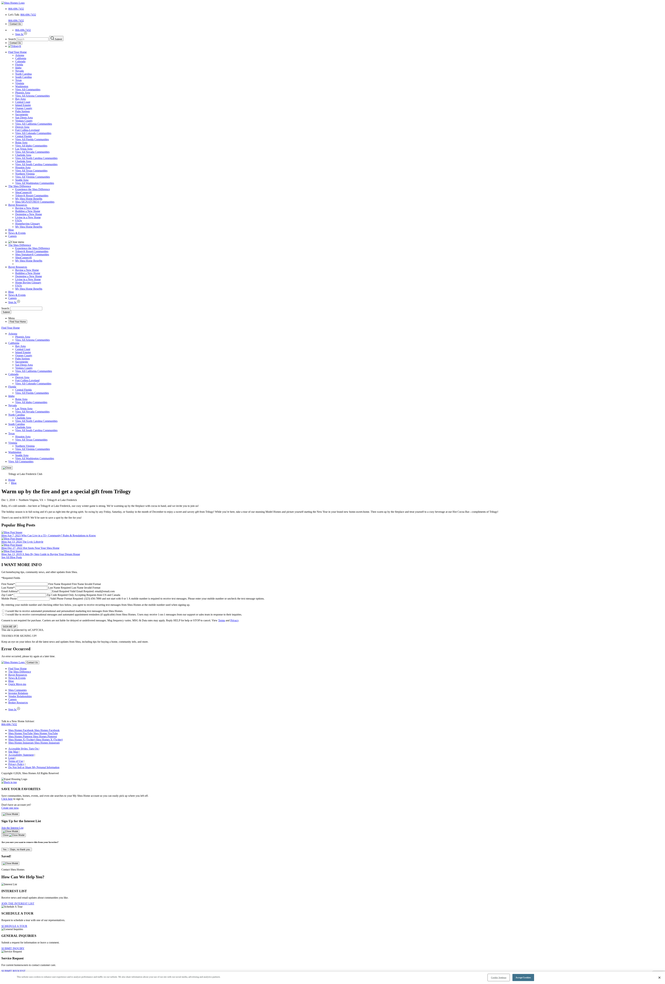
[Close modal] (10, 814)
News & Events (17, 232)
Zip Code (60, 594)
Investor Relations (18, 693)
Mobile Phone (132, 598)
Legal (11, 757)
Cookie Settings (498, 977)
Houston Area (22, 167)
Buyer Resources (17, 204)
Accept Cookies (523, 977)
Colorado (20, 61)
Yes (5, 849)
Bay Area (20, 98)
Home (11, 479)
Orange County (23, 108)
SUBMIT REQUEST (13, 970)
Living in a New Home (28, 217)
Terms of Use (15, 761)
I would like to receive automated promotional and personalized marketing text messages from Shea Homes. (64, 611)
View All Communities (27, 89)
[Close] (7, 468)
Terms (221, 620)
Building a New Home (27, 211)
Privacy (234, 620)
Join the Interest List (12, 827)
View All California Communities (33, 123)
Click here (7, 798)
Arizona (19, 55)
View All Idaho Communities (31, 145)
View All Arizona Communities (32, 95)
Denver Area (22, 126)
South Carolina (23, 77)
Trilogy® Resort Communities (31, 195)
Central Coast (22, 101)
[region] (332, 978)
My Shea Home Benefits (28, 198)
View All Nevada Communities (32, 151)
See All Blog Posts (11, 557)
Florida (19, 64)
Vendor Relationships (20, 696)
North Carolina (23, 73)
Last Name (50, 587)
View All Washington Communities (34, 183)
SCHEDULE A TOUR (14, 926)
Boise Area (21, 142)
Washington (21, 86)
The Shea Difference (19, 186)
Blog (11, 229)
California (20, 58)
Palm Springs (22, 111)
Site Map (13, 751)
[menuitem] (339, 189)
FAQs (18, 220)
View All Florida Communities (32, 139)
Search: (5, 308)
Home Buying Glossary (28, 282)
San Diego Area (24, 117)
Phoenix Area (22, 92)
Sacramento (21, 114)
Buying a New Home (27, 208)
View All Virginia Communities (32, 176)
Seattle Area (21, 179)
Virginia (19, 83)
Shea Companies (17, 690)
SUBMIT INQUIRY (12, 948)
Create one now (10, 807)
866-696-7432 (16, 8)
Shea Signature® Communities (32, 254)
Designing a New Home (28, 214)
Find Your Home (17, 52)
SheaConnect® (23, 192)
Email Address (58, 591)
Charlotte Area (23, 155)
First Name (51, 584)
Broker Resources (18, 702)
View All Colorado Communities (33, 133)
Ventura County (24, 120)
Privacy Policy (16, 764)
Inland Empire (23, 105)
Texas (18, 80)
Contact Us (15, 24)
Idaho (18, 67)
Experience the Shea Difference (32, 189)
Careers (12, 236)
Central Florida (23, 136)
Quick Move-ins (17, 684)
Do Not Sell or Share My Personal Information (33, 767)
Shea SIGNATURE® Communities (34, 201)
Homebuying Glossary (27, 223)
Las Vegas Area (23, 148)
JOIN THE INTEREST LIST (17, 903)
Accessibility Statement (21, 754)
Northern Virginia (25, 173)
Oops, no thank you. (20, 849)
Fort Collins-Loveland (27, 130)
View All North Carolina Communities (36, 158)
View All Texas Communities (31, 170)
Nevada (19, 70)
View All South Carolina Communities (36, 164)
